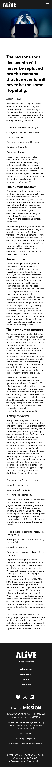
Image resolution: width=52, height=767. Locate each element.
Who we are (26, 669)
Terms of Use (17, 761)
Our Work (26, 684)
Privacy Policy (33, 761)
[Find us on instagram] (26, 698)
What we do (26, 674)
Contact (26, 679)
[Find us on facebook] (19, 698)
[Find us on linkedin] (33, 698)
